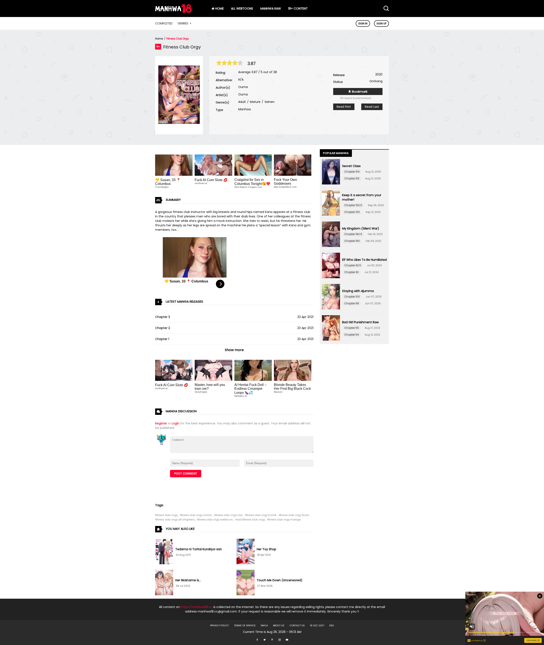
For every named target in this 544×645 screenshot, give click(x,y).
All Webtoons (242, 8)
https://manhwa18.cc (196, 607)
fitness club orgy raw (228, 515)
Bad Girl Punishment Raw (360, 322)
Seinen (269, 102)
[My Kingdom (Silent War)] (331, 234)
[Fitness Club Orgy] (179, 123)
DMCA (264, 625)
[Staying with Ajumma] (331, 297)
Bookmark (359, 91)
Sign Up (381, 23)
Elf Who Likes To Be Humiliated (364, 260)
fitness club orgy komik (260, 515)
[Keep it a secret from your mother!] (331, 203)
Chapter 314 (352, 171)
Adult (242, 102)
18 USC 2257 (317, 625)
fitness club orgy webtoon (215, 519)
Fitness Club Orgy (177, 38)
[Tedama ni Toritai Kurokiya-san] (164, 552)
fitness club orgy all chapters (175, 519)
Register (161, 423)
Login (175, 423)
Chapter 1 (162, 339)
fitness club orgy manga (284, 519)
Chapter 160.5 (353, 234)
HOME (219, 8)
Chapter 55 (351, 328)
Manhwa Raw (270, 8)
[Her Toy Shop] (246, 552)
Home (159, 38)
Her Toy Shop (266, 549)
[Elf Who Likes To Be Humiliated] (331, 266)
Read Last (372, 107)
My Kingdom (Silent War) (360, 228)
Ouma (243, 87)
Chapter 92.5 (352, 265)
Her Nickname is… (188, 580)
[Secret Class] (331, 172)
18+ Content (298, 8)
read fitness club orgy (250, 519)
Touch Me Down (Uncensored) (279, 580)
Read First (344, 107)
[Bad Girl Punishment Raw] (331, 328)
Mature (255, 102)
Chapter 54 (351, 334)
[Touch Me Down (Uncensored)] (246, 583)
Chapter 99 (351, 303)
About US (278, 625)
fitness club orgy (166, 515)
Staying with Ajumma (358, 291)
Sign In (362, 23)
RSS (331, 625)
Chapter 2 (162, 328)
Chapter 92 (351, 272)
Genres (183, 23)
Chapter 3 (162, 317)
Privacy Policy (219, 625)
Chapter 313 (351, 178)
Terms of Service (245, 625)
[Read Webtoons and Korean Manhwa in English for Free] (173, 12)
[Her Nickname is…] (164, 583)
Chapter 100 (352, 212)
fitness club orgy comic (196, 515)
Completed (164, 23)
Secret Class (351, 166)
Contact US (297, 625)
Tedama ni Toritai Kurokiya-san (198, 549)
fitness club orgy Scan (294, 515)
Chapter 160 (352, 241)
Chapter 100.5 (353, 205)
